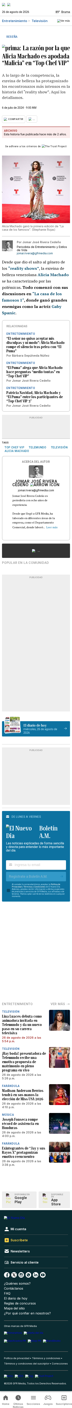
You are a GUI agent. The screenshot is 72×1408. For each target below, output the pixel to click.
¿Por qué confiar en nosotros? (27, 1313)
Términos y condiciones (46, 1358)
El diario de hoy (15, 1298)
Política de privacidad (16, 1358)
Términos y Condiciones (34, 887)
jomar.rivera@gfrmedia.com (35, 253)
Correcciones (60, 1363)
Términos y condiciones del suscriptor (26, 1363)
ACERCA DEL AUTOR (36, 461)
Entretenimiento (14, 21)
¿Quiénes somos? (17, 1283)
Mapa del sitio (14, 1308)
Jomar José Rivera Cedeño (34, 483)
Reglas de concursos (20, 1303)
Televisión (40, 21)
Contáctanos (13, 1288)
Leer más (52, 527)
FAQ (7, 1293)
